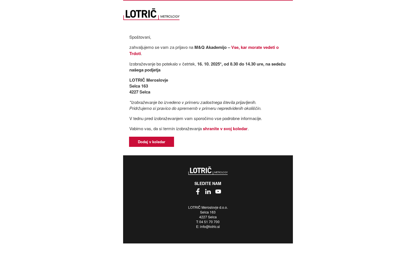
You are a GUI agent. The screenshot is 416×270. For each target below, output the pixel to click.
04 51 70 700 (209, 221)
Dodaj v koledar (151, 141)
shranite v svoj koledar (225, 128)
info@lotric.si (210, 226)
